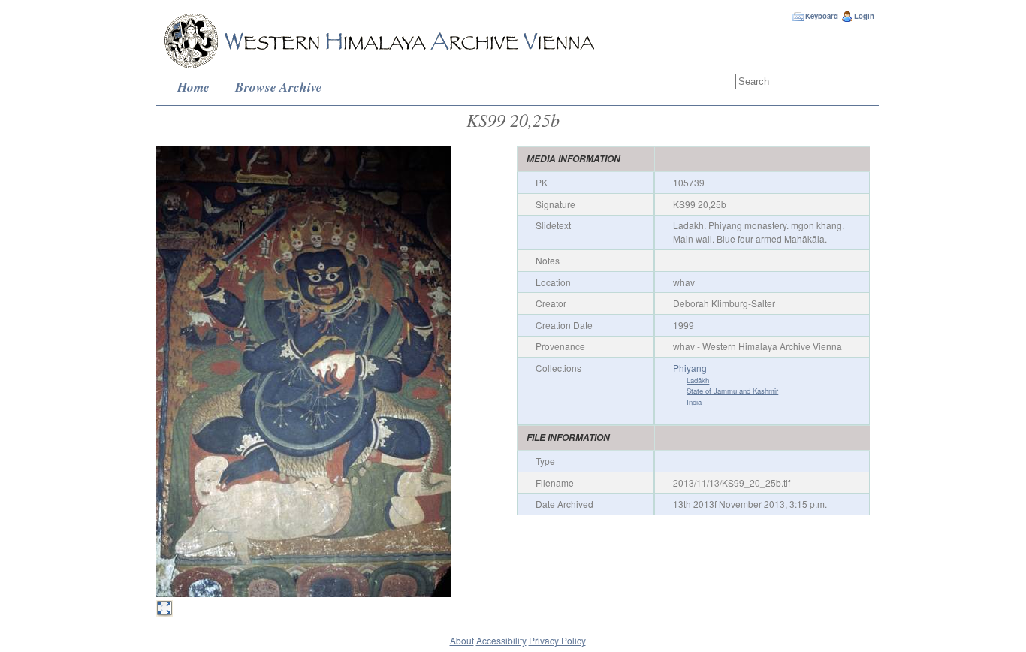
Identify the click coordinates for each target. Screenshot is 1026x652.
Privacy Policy (557, 640)
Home (193, 86)
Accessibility (501, 640)
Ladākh (698, 380)
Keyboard (821, 16)
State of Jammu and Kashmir (732, 390)
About (462, 640)
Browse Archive (278, 86)
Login (864, 16)
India (694, 402)
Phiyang (690, 367)
